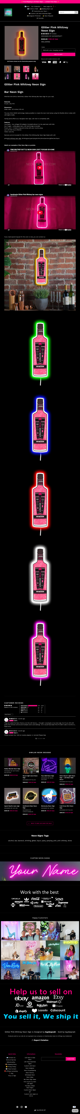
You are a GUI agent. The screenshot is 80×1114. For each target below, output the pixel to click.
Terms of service (11, 1060)
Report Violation (40, 1040)
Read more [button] (7, 726)
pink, (55, 841)
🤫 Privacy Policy (11, 1066)
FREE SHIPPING (45, 41)
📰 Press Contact (11, 1069)
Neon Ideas (29, 1077)
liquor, (39, 841)
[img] (13, 718)
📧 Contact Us (11, 1057)
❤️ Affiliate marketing (11, 1071)
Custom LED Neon (30, 1066)
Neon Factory (30, 1072)
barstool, (21, 841)
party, (44, 841)
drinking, (28, 841)
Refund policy (11, 1062)
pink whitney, (62, 841)
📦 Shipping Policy (11, 1064)
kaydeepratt (57, 36)
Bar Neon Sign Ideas (30, 1079)
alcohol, (11, 841)
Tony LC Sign (12, 1075)
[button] (45, 33)
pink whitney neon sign (14, 138)
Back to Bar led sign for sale (41, 823)
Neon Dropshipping (30, 1070)
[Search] (76, 12)
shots (70, 841)
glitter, (34, 841)
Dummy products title (13, 1)
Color (43, 47)
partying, (50, 841)
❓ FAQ (11, 1073)
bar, (16, 841)
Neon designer (30, 1068)
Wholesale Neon (30, 1075)
